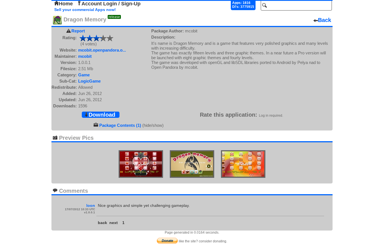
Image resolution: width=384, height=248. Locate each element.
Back (324, 20)
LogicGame (89, 81)
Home (66, 3)
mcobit (85, 56)
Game (84, 74)
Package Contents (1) (120, 125)
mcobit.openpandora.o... (102, 50)
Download (102, 115)
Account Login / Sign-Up (111, 3)
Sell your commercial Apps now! (85, 9)
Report (78, 30)
